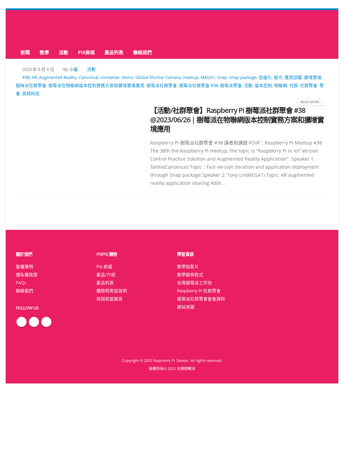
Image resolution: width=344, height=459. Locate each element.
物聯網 (280, 85)
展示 (278, 77)
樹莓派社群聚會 (161, 85)
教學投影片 (188, 266)
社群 (293, 85)
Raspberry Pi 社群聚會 (199, 291)
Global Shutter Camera (158, 77)
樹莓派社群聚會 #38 (198, 85)
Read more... (311, 101)
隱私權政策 (27, 275)
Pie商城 (86, 52)
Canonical (88, 77)
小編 (73, 69)
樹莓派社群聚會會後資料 (201, 299)
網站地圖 (186, 307)
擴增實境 (312, 77)
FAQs (21, 283)
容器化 (265, 77)
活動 (63, 52)
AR (34, 77)
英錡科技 (31, 93)
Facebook (21, 322)
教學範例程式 (190, 275)
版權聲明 (24, 266)
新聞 (25, 52)
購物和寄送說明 (111, 291)
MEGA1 (208, 77)
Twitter (34, 322)
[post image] (78, 138)
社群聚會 (308, 85)
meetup (191, 77)
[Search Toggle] (172, 28)
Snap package (243, 77)
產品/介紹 (106, 275)
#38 (26, 77)
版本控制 (263, 85)
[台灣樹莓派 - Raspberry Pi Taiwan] (43, 27)
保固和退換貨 (109, 299)
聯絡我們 (142, 52)
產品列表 (113, 52)
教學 (44, 52)
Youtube (46, 322)
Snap (222, 77)
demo (127, 77)
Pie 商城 (104, 266)
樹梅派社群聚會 (31, 85)
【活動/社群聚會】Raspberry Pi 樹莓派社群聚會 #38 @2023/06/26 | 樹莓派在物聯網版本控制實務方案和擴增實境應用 (237, 119)
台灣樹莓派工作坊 (194, 283)
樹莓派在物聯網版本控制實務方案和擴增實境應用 (96, 85)
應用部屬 (293, 77)
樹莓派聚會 (231, 85)
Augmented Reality (58, 77)
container (110, 77)
